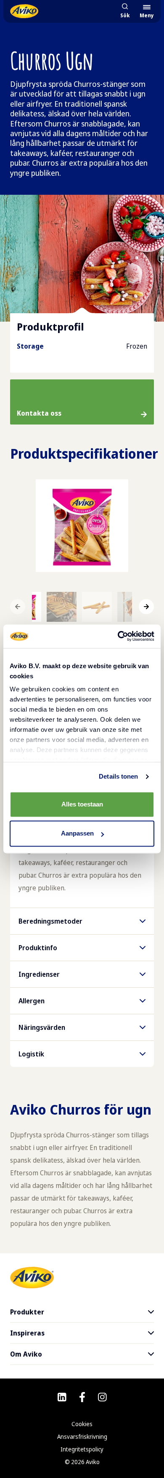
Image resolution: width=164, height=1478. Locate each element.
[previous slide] (17, 606)
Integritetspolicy (82, 1449)
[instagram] (102, 1397)
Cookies (82, 1424)
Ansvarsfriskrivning (82, 1436)
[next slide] (146, 606)
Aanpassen (77, 833)
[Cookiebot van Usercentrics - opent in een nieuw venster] (118, 636)
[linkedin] (62, 1397)
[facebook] (82, 1397)
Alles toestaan (82, 804)
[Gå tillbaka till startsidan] (24, 11)
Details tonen (118, 776)
